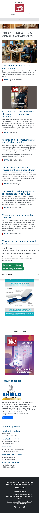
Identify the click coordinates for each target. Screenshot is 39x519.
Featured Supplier (11, 380)
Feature (6, 80)
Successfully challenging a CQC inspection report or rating (18, 192)
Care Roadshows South (10, 439)
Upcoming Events (11, 426)
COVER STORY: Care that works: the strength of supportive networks (18, 114)
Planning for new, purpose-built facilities (18, 216)
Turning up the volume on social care (19, 242)
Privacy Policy (17, 502)
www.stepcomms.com (20, 491)
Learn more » (7, 418)
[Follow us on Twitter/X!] (19, 507)
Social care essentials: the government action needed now (18, 168)
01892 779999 (20, 488)
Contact (9, 502)
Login (16, 2)
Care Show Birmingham (11, 431)
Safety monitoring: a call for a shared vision (17, 66)
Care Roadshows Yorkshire (12, 455)
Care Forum (6, 447)
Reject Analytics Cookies (12, 265)
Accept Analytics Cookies (13, 269)
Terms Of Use (26, 502)
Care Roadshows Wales (10, 462)
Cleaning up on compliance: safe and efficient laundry (18, 141)
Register (22, 2)
